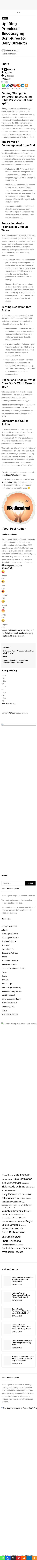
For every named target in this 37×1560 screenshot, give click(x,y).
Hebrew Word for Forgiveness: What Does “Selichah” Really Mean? (21, 1327)
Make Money (4, 1208)
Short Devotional (8, 995)
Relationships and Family (11, 987)
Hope (23, 1202)
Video (29, 1248)
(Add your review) (8, 704)
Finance (22, 1198)
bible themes (30, 1187)
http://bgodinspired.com (13, 566)
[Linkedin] (22, 85)
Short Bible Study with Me (11, 991)
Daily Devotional (11, 633)
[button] (18, 12)
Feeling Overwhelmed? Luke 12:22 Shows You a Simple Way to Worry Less (22, 1359)
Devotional (26, 1194)
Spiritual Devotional (9, 1003)
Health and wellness (11, 1202)
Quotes (4, 976)
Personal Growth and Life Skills (13, 968)
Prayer (4, 972)
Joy (19, 1205)
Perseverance (27, 1215)
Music (4, 1214)
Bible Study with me (13, 1186)
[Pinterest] (15, 85)
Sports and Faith (8, 1007)
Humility (15, 1205)
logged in (12, 713)
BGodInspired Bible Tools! (11, 482)
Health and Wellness (9, 953)
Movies (27, 1211)
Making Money (13, 1208)
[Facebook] (7, 85)
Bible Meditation (6, 1179)
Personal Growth (19, 1218)
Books (4, 1190)
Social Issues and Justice (11, 999)
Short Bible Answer (17, 636)
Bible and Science (7, 1175)
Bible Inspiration (22, 1174)
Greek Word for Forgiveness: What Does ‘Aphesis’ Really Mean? (21, 1311)
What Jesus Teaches (9, 1014)
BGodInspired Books (9, 934)
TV (23, 1248)
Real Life (4, 980)
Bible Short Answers (11, 1183)
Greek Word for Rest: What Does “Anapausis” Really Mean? (22, 1343)
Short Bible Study (11, 1236)
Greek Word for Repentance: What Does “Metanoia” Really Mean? (22, 1279)
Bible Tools (5, 945)
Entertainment (7, 949)
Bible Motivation (14, 630)
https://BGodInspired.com (16, 475)
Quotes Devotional (10, 1225)
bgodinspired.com (12, 50)
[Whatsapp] (3, 85)
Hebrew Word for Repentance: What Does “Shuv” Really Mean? (21, 1295)
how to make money (6, 1205)
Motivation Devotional (12, 1211)
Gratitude (28, 1198)
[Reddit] (19, 85)
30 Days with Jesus (9, 926)
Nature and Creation (9, 964)
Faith (18, 1198)
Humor (4, 957)
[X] (11, 85)
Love (30, 1205)
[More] (26, 85)
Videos (4, 1010)
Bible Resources (7, 941)
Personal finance (6, 1218)
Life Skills (24, 1205)
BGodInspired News (9, 938)
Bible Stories (25, 1183)
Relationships (6, 984)
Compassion (11, 1190)
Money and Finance (9, 961)
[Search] (28, 14)
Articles (4, 18)
